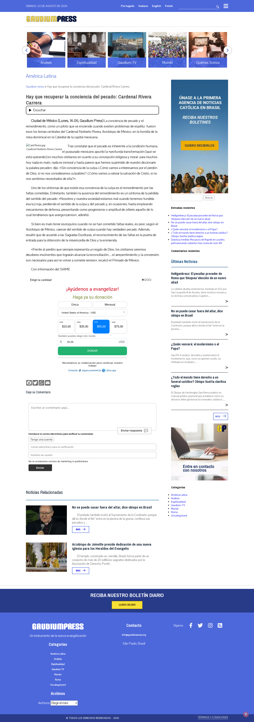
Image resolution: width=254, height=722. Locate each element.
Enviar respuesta (131, 430)
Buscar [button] (209, 197)
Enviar (40, 467)
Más (78, 529)
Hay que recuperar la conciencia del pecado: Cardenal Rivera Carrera (89, 99)
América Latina (41, 76)
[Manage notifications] (246, 714)
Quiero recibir (127, 604)
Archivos (44, 703)
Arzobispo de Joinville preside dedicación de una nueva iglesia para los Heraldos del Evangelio (111, 546)
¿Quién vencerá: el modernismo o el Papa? (194, 229)
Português (127, 5)
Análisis (175, 498)
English (156, 5)
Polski (169, 5)
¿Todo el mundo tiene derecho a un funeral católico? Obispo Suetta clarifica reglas (199, 234)
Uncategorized (179, 515)
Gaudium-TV (178, 505)
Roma (174, 512)
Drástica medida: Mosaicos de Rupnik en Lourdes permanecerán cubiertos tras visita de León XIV (198, 241)
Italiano (143, 5)
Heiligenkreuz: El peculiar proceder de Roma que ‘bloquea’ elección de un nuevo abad (197, 217)
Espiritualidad (178, 502)
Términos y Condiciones (213, 717)
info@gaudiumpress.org (134, 634)
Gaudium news (35, 87)
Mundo (175, 508)
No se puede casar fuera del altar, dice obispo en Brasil (112, 507)
